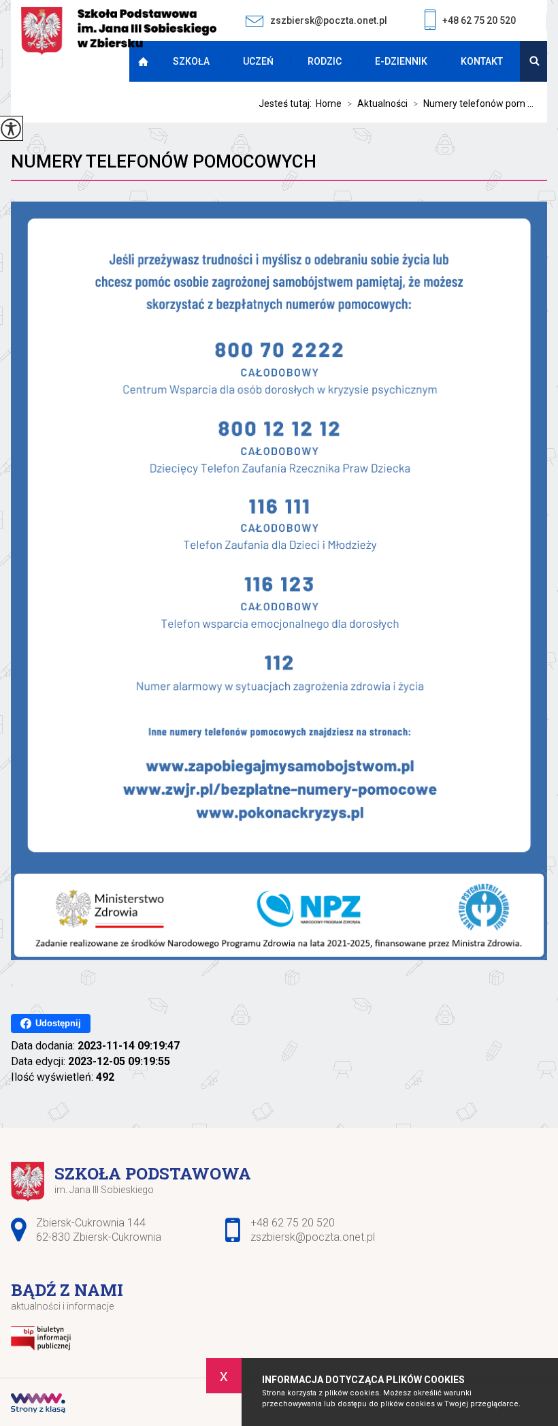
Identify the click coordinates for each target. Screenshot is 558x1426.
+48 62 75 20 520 (479, 20)
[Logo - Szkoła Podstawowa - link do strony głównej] (118, 32)
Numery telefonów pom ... (473, 103)
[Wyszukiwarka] (533, 61)
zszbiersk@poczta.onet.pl (328, 20)
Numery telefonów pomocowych (163, 161)
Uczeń (258, 61)
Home (329, 103)
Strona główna (146, 61)
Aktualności (377, 103)
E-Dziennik (401, 61)
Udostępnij (58, 1023)
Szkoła (191, 61)
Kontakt (482, 61)
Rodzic (325, 61)
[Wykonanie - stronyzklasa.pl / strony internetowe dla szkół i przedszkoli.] (38, 1404)
